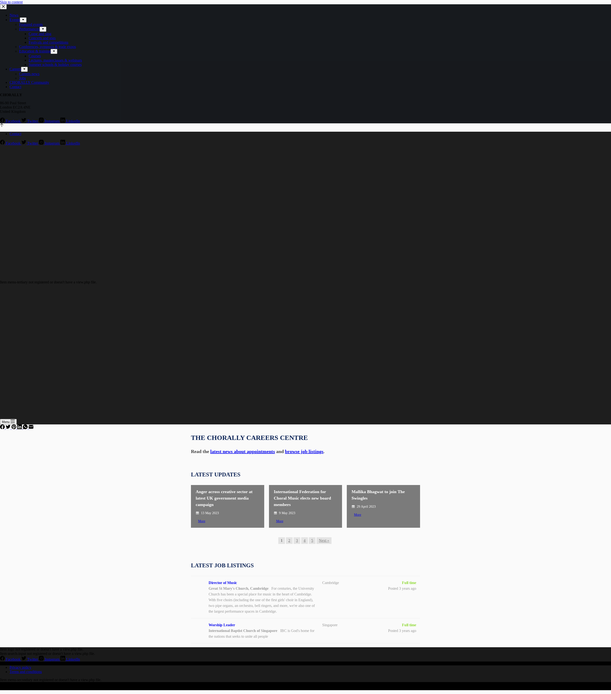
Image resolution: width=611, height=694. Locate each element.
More (201, 521)
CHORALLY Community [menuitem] (29, 82)
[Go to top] (2, 126)
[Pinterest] (14, 428)
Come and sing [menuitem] (40, 34)
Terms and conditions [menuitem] (26, 672)
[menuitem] (23, 19)
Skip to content (11, 2)
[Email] (31, 428)
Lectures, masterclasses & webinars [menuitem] (55, 60)
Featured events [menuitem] (31, 24)
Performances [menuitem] (29, 29)
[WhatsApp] (26, 428)
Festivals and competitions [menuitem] (48, 42)
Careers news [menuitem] (29, 74)
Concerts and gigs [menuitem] (42, 38)
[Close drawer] (3, 6)
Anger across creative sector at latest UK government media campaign (224, 498)
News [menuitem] (14, 15)
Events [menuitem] (15, 20)
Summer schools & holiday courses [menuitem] (55, 65)
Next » (324, 540)
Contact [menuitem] (15, 87)
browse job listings (304, 451)
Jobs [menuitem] (22, 78)
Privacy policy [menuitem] (20, 667)
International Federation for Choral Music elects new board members (302, 498)
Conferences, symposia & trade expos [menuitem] (47, 47)
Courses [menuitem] (35, 56)
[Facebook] (3, 428)
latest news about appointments (242, 451)
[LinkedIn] (20, 428)
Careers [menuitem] (15, 69)
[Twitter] (8, 428)
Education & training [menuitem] (35, 51)
